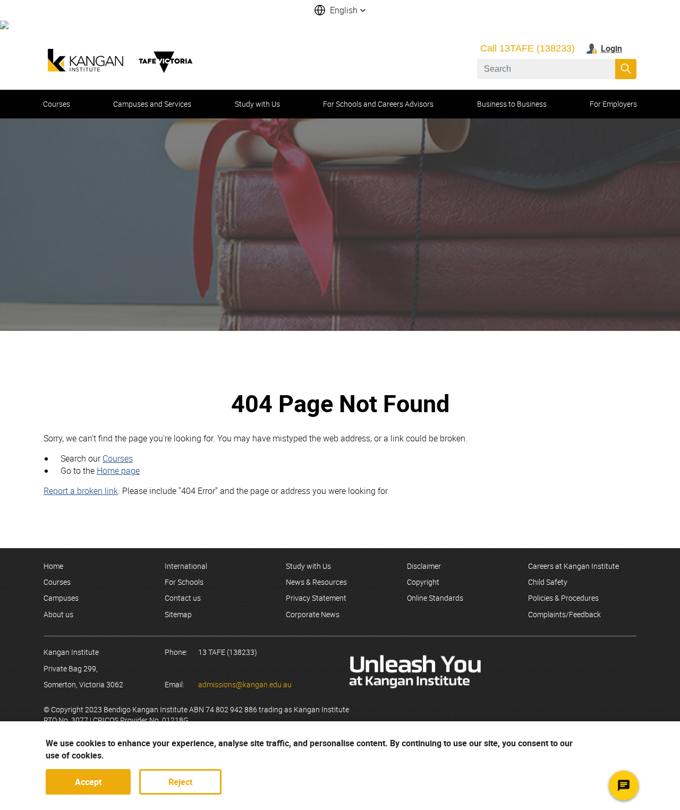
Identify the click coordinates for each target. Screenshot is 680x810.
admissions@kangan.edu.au (245, 684)
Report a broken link (81, 491)
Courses (118, 458)
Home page (118, 470)
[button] (340, 10)
